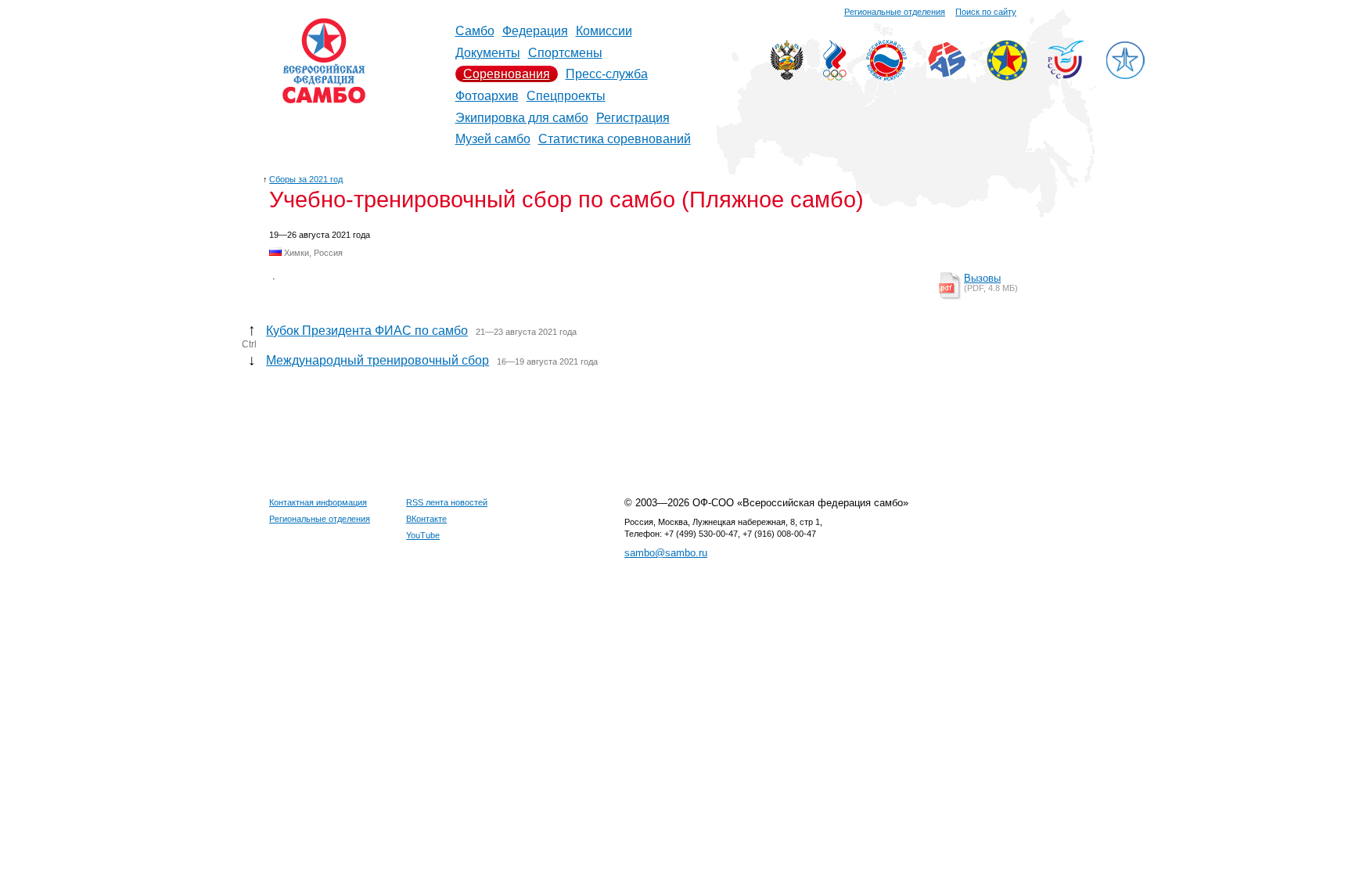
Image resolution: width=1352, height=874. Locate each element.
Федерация (535, 31)
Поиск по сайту (985, 11)
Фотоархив (487, 96)
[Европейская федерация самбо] (1007, 76)
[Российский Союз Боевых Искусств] (886, 76)
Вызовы (982, 278)
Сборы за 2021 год (306, 179)
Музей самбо (492, 139)
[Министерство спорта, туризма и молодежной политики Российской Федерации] (787, 76)
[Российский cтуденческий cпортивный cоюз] (1066, 74)
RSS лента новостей (446, 502)
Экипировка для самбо (521, 117)
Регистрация (633, 117)
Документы (487, 52)
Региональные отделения (894, 11)
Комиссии (604, 31)
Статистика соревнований (614, 139)
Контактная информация (318, 502)
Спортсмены (565, 52)
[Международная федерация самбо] (946, 74)
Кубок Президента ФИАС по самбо (367, 330)
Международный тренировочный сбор (377, 360)
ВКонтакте (426, 518)
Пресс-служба (607, 74)
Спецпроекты (566, 96)
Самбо (474, 31)
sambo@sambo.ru (665, 553)
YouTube (423, 535)
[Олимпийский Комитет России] (835, 76)
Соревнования (506, 74)
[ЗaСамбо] (1125, 76)
